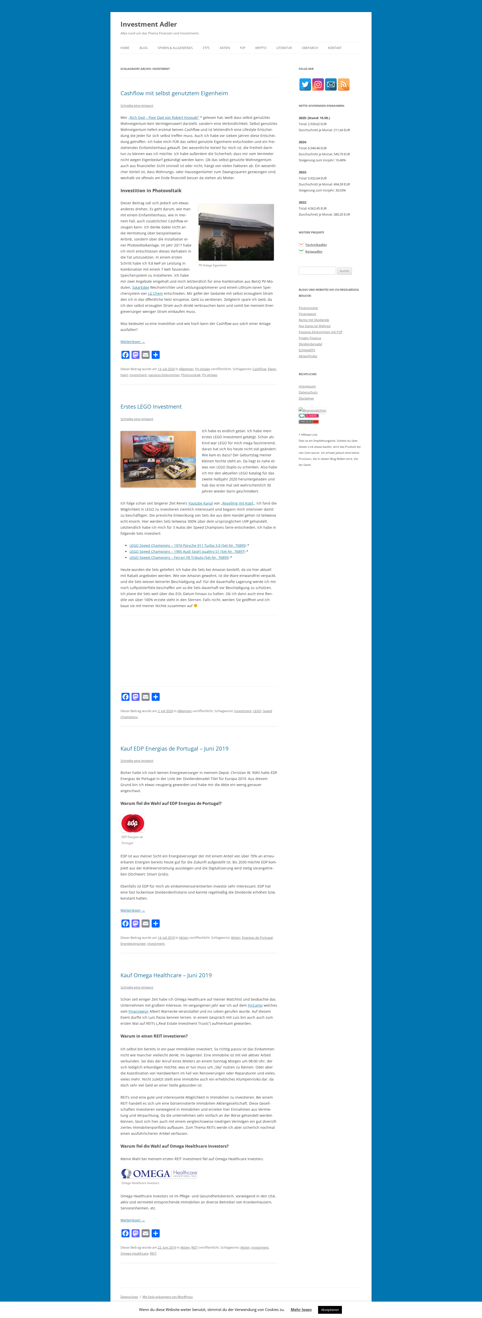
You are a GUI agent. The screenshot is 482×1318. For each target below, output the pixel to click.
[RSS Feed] (343, 84)
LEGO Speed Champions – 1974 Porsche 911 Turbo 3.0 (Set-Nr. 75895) (188, 545)
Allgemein (186, 369)
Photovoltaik (191, 375)
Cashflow (259, 369)
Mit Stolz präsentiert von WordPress (168, 1297)
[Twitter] (305, 84)
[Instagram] (318, 84)
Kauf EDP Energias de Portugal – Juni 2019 (174, 748)
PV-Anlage (202, 369)
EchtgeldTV (307, 350)
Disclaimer (306, 398)
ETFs (206, 48)
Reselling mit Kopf (237, 503)
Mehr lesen (301, 1309)
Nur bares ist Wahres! (315, 326)
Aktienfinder (308, 356)
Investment (138, 375)
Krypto (260, 48)
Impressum (307, 386)
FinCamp (255, 1005)
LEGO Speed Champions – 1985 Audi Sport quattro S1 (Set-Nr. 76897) (187, 551)
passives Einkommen (164, 375)
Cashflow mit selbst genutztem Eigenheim (174, 93)
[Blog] (312, 410)
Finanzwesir (139, 1011)
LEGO (257, 711)
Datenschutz (308, 392)
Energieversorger (133, 943)
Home (125, 48)
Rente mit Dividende (314, 320)
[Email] (331, 84)
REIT (194, 1247)
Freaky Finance (310, 338)
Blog (144, 48)
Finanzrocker (308, 308)
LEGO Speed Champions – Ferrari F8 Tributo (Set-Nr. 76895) (179, 557)
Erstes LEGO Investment (151, 406)
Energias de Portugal (257, 937)
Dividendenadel (310, 344)
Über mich (310, 48)
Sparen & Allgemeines (175, 48)
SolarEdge (140, 287)
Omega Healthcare (134, 1253)
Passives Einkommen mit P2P (320, 332)
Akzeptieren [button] (330, 1309)
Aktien (225, 48)
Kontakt (335, 48)
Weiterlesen (132, 341)
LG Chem (155, 293)
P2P (242, 48)
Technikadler (316, 244)
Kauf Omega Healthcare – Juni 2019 (166, 975)
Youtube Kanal (200, 503)
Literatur (284, 48)
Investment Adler (148, 24)
